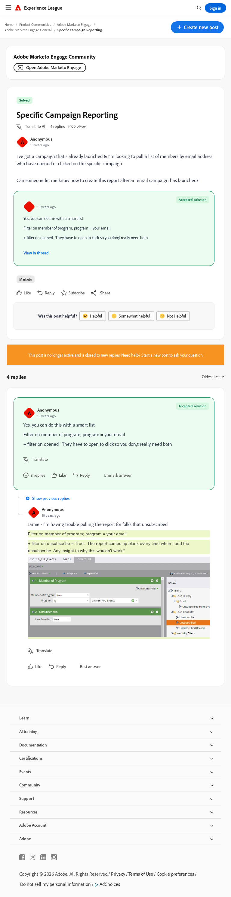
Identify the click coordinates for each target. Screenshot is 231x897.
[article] (114, 443)
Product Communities (35, 24)
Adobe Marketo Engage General (28, 30)
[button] (197, 27)
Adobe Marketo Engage (74, 24)
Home (9, 24)
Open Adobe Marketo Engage (53, 67)
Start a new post (154, 354)
